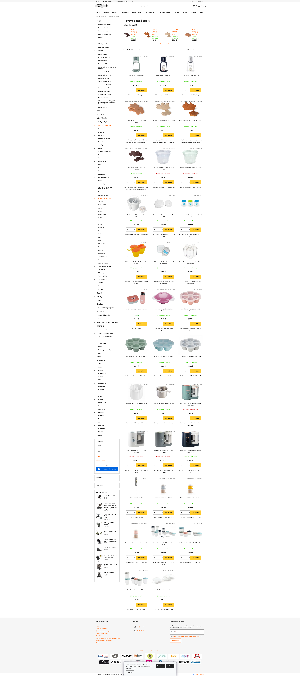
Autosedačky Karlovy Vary (152, 651)
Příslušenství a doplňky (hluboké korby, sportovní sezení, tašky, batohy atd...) (107, 102)
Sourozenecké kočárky (104, 94)
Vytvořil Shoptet (199, 674)
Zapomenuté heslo (101, 463)
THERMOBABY (102, 257)
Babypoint (101, 415)
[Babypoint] (103, 656)
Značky (99, 435)
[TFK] (115, 656)
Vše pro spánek (102, 279)
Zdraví (99, 357)
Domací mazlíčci (103, 343)
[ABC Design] (104, 662)
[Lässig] (150, 656)
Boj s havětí (101, 129)
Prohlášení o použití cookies (104, 640)
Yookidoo (101, 419)
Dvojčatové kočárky (104, 91)
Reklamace (99, 643)
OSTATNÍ (100, 326)
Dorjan (100, 422)
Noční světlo (101, 174)
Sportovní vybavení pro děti (107, 322)
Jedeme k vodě (102, 330)
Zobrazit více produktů (163, 44)
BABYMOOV (102, 205)
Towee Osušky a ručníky (105, 336)
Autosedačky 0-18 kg (104, 72)
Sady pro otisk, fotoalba (105, 266)
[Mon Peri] (185, 656)
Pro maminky (102, 319)
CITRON (100, 218)
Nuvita (100, 240)
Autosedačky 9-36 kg (104, 81)
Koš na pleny (102, 161)
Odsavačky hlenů (103, 184)
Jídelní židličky (102, 118)
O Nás (97, 1)
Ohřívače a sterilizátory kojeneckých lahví (105, 188)
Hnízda (100, 148)
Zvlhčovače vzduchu (104, 286)
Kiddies (100, 399)
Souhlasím (170, 666)
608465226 (140, 630)
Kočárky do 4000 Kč (104, 57)
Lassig (100, 231)
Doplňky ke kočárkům (104, 34)
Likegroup (101, 412)
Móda (100, 168)
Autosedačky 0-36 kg (104, 75)
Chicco (100, 224)
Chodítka (100, 304)
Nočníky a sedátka (103, 177)
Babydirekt (101, 386)
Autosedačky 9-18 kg (104, 78)
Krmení (100, 164)
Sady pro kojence (103, 263)
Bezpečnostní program (105, 308)
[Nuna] (126, 656)
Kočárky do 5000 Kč (104, 61)
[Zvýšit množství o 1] (135, 90)
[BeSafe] (138, 656)
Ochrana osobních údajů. (122, 1)
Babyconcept (102, 428)
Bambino (101, 432)
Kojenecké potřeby (103, 31)
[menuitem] (97, 12)
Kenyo (100, 367)
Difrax (100, 221)
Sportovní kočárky (103, 28)
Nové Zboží (101, 360)
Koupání (100, 155)
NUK (99, 237)
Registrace (200, 1)
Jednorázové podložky (104, 151)
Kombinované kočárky (104, 24)
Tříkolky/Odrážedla (104, 44)
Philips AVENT (102, 244)
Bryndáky (101, 132)
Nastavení (130, 672)
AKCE (99, 21)
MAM (99, 234)
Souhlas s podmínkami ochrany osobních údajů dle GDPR (187, 636)
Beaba (100, 211)
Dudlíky (100, 145)
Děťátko (142, 651)
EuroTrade (101, 390)
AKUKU (100, 202)
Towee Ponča (102, 340)
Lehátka (100, 289)
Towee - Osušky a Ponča (105, 333)
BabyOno (101, 208)
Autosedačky (102, 41)
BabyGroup (101, 409)
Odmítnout (160, 666)
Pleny (100, 192)
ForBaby (100, 370)
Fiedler (100, 396)
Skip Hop (100, 250)
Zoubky (100, 282)
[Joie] (173, 656)
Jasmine (100, 377)
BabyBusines (102, 403)
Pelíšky (100, 353)
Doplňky (100, 37)
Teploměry (101, 269)
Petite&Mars (101, 253)
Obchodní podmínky (107, 1)
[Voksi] (162, 656)
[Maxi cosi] (196, 662)
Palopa (100, 347)
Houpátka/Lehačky (103, 47)
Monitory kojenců (103, 171)
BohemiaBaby (102, 373)
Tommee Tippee (103, 260)
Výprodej (100, 51)
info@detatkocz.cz (142, 627)
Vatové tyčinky (102, 276)
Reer (99, 247)
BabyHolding (102, 383)
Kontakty (98, 636)
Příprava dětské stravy (104, 198)
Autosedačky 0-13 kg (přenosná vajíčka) (107, 67)
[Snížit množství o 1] (127, 90)
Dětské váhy (101, 135)
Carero (100, 393)
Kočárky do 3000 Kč (104, 54)
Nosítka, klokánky (103, 315)
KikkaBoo (101, 227)
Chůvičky (100, 300)
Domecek (101, 425)
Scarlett (100, 406)
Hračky (99, 297)
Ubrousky (101, 273)
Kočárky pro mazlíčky (104, 350)
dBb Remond (102, 214)
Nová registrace (100, 461)
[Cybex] (116, 662)
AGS (99, 364)
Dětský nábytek (102, 107)
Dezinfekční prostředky (105, 138)
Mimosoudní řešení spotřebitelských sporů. (108, 638)
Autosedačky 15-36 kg (105, 85)
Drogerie (100, 142)
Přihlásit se (101, 457)
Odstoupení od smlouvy (102, 633)
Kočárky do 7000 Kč (104, 64)
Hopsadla (100, 311)
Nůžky (100, 181)
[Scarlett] (197, 656)
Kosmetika (101, 158)
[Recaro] (184, 662)
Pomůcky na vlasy (103, 195)
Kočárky (100, 111)
